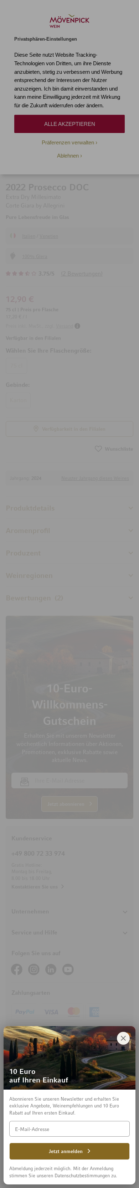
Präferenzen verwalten (68, 142)
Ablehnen (68, 156)
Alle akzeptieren (69, 124)
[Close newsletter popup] (123, 1038)
